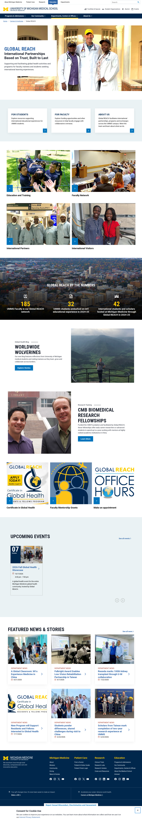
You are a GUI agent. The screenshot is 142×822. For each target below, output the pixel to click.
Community (53, 768)
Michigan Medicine (59, 758)
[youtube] (63, 779)
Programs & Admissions (122, 762)
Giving (52, 771)
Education (53, 2)
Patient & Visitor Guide (82, 765)
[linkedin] (104, 779)
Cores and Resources (102, 771)
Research (42, 2)
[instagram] (55, 779)
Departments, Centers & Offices (124, 768)
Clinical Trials (99, 762)
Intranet (117, 774)
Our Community (119, 765)
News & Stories (55, 774)
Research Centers (101, 768)
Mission (52, 765)
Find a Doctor (79, 762)
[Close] (138, 810)
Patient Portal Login (81, 768)
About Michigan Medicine (13, 2)
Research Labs (100, 765)
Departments (65, 2)
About (52, 762)
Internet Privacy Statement (29, 817)
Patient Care (30, 2)
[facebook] (51, 779)
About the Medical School (123, 771)
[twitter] (59, 779)
